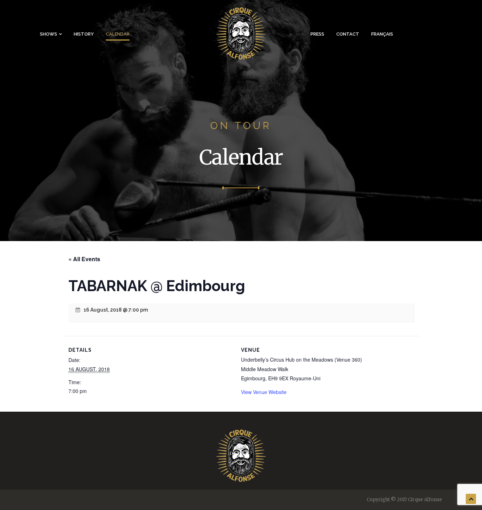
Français (382, 34)
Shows (48, 34)
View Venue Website (264, 391)
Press (317, 34)
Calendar (117, 34)
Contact (347, 34)
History (84, 34)
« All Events (84, 259)
